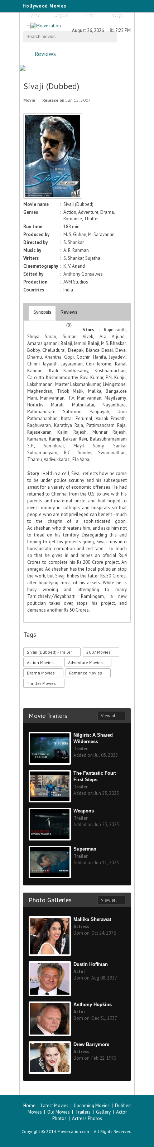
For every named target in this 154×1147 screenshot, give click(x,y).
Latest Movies (54, 1105)
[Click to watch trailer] (52, 197)
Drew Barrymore (91, 1044)
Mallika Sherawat (92, 919)
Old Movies (58, 1112)
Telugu (117, 15)
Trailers (83, 1112)
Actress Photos (87, 1118)
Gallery (103, 1112)
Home (34, 15)
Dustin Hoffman (90, 964)
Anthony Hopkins (92, 1004)
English (62, 15)
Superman (84, 849)
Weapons (83, 811)
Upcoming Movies (92, 1105)
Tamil (33, 27)
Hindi (90, 15)
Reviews (45, 54)
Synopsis (42, 312)
